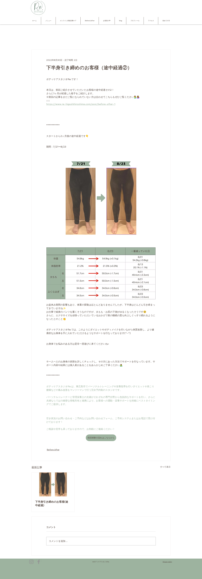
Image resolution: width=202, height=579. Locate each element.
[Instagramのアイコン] (31, 562)
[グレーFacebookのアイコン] (39, 562)
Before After (53, 449)
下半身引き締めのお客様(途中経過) (51, 503)
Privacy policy (167, 562)
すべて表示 (165, 467)
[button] (48, 20)
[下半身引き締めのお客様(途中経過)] (53, 484)
